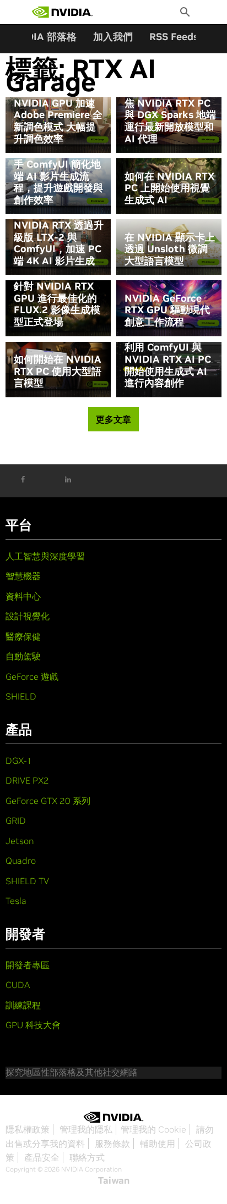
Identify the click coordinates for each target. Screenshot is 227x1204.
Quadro (21, 860)
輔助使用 (157, 1143)
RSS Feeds (173, 36)
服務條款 (112, 1143)
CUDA (18, 984)
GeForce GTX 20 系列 (48, 800)
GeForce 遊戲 (32, 676)
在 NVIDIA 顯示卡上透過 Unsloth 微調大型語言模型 (170, 249)
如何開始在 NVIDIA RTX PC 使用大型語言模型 (57, 371)
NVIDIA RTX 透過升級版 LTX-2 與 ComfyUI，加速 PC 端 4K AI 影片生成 (59, 243)
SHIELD (21, 696)
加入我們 (113, 36)
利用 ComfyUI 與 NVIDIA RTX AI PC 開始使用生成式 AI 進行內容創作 (168, 365)
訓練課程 (23, 1005)
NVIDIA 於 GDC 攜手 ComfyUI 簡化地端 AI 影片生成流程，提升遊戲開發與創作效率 (58, 176)
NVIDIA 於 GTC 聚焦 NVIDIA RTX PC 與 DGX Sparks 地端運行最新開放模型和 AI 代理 (170, 115)
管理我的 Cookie (153, 1129)
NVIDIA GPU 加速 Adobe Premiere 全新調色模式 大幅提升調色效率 (58, 121)
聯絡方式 (87, 1157)
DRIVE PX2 (27, 780)
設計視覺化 (28, 616)
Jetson (20, 840)
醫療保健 (23, 636)
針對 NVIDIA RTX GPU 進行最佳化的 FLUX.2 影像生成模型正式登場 (57, 304)
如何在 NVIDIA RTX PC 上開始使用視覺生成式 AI (169, 188)
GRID (16, 820)
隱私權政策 (28, 1129)
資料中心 (23, 596)
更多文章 (113, 419)
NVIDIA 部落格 (43, 36)
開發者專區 (28, 964)
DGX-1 (19, 760)
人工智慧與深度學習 (45, 556)
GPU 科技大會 (33, 1024)
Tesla (16, 900)
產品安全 (42, 1157)
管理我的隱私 (86, 1129)
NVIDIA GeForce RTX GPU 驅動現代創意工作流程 (167, 310)
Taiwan (113, 1180)
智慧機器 (23, 575)
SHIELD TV (27, 880)
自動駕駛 (23, 656)
